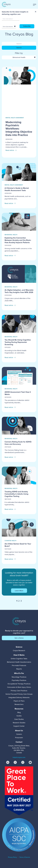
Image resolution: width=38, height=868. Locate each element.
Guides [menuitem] (19, 716)
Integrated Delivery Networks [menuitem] (19, 697)
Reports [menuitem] (19, 669)
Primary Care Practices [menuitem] (19, 690)
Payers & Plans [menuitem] (19, 701)
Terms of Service (24, 857)
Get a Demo (19, 638)
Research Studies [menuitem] (19, 722)
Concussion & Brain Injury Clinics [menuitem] (19, 687)
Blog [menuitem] (19, 712)
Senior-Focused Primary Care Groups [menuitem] (19, 694)
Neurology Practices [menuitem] (19, 677)
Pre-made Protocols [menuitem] (19, 665)
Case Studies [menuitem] (19, 719)
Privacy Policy (12, 857)
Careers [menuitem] (19, 734)
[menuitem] (19, 647)
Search (19, 47)
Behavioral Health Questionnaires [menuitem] (19, 662)
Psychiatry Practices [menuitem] (19, 680)
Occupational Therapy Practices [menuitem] (19, 684)
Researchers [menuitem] (19, 704)
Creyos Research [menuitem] (19, 650)
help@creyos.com (19, 757)
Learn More (19, 590)
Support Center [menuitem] (19, 726)
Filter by (19, 53)
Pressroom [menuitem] (19, 737)
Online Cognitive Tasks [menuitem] (19, 658)
